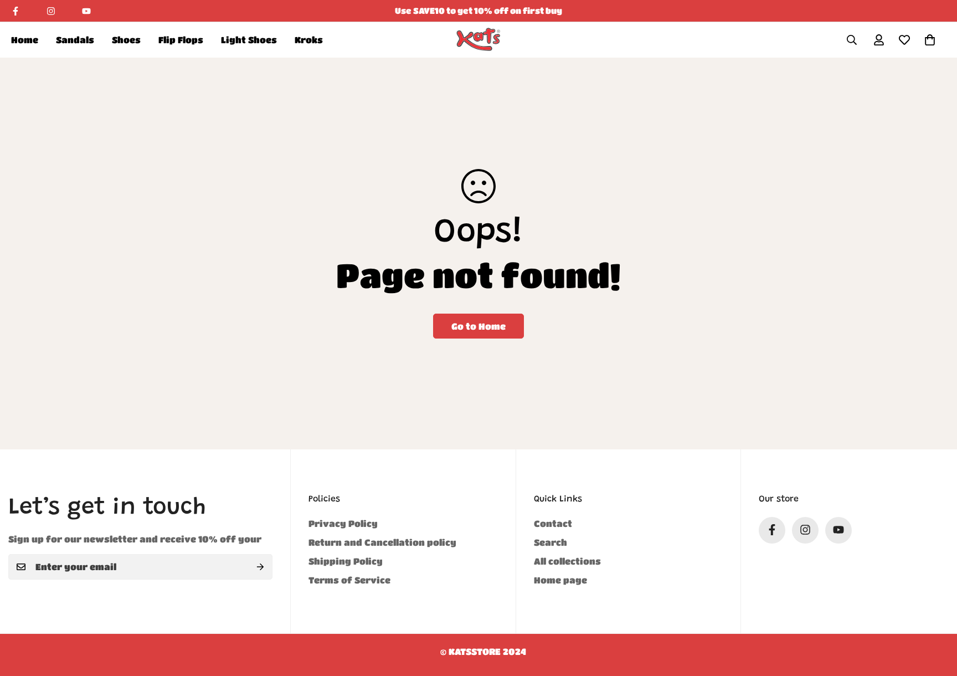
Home (24, 39)
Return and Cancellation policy (382, 541)
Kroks (309, 39)
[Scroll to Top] (935, 615)
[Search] (851, 40)
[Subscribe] (260, 567)
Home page (560, 579)
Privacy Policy (343, 523)
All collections (567, 560)
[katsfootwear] (478, 39)
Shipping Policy (345, 560)
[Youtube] (86, 11)
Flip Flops (180, 39)
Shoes (126, 39)
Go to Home (478, 326)
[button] (930, 40)
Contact (553, 523)
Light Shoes (249, 39)
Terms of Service (349, 579)
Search (550, 541)
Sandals (75, 39)
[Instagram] (51, 11)
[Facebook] (15, 11)
